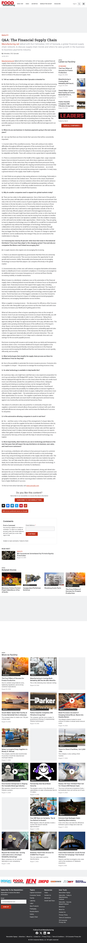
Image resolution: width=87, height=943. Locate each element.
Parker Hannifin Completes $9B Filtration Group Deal (66, 104)
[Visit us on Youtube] (48, 933)
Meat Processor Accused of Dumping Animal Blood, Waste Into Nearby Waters (71, 715)
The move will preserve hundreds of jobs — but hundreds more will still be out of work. (72, 789)
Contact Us (37, 936)
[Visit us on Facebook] (37, 933)
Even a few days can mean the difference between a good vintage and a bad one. (71, 823)
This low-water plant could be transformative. (39, 858)
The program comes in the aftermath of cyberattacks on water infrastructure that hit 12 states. (43, 790)
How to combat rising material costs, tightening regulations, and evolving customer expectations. (13, 684)
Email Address (31, 525)
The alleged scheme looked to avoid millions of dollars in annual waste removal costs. (72, 721)
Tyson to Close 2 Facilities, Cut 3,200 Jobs (72, 750)
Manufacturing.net (10, 44)
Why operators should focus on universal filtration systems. (14, 789)
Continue (31, 534)
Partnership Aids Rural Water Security (40, 785)
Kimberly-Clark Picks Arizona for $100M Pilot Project (42, 854)
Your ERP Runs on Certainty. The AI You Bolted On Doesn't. (42, 819)
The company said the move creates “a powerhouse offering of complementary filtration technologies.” (42, 719)
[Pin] (21, 505)
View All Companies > (72, 125)
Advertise (22, 936)
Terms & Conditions (58, 936)
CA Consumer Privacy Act (73, 936)
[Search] (79, 3)
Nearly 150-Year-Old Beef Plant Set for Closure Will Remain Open (71, 785)
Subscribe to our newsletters (29, 500)
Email (2, 898)
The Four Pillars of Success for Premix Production (66, 70)
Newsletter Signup (11, 936)
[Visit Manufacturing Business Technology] (80, 881)
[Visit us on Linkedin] (45, 933)
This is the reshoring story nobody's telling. (43, 683)
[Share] (8, 505)
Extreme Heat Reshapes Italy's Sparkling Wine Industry (69, 819)
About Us (29, 936)
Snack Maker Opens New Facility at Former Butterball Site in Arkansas (67, 93)
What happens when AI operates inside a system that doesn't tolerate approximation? (42, 824)
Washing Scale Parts (52, 588)
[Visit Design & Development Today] (6, 881)
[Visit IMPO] (43, 881)
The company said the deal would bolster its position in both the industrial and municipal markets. (14, 755)
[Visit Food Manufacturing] (18, 881)
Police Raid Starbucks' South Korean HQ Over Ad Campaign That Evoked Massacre (72, 855)
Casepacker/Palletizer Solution (32, 589)
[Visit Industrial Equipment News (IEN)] (31, 881)
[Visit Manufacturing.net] (68, 881)
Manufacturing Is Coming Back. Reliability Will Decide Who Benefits (66, 81)
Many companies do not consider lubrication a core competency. (12, 860)
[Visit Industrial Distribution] (56, 881)
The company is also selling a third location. (69, 755)
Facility (5, 35)
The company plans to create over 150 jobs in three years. (15, 718)
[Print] (3, 505)
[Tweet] (16, 505)
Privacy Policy (46, 936)
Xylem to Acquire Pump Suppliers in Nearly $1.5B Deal (14, 750)
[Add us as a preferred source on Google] (25, 505)
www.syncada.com (32, 486)
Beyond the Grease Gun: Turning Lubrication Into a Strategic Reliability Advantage (13, 855)
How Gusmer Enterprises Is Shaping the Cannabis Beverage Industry (14, 785)
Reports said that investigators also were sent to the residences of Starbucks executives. (71, 861)
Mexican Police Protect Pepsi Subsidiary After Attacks (11, 590)
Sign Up (6, 907)
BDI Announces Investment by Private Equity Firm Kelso (35, 555)
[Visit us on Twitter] (41, 933)
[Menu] (83, 3)
